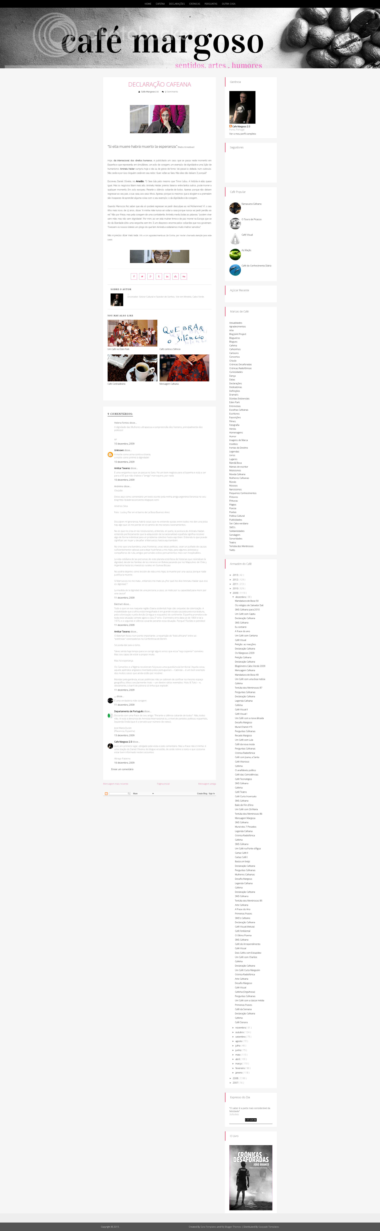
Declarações (177, 3)
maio (238, 1054)
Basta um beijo (242, 861)
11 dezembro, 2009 (124, 597)
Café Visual (247, 234)
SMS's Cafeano (242, 917)
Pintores (233, 496)
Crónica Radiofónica (245, 752)
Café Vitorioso (242, 761)
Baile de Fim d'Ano (244, 804)
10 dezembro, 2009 (124, 443)
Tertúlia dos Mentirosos (241, 546)
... (115, 696)
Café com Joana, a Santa (247, 757)
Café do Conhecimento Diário (256, 265)
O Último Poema (243, 935)
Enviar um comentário (122, 769)
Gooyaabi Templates (268, 1226)
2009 (236, 592)
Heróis (232, 428)
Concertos (234, 356)
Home (148, 3)
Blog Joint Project (237, 334)
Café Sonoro (241, 1022)
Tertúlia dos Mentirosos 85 (248, 900)
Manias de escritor (238, 466)
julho (238, 1045)
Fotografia (234, 424)
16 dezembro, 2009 (124, 762)
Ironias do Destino (238, 447)
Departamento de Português (129, 711)
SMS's (232, 527)
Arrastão (140, 181)
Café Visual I (241, 713)
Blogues (233, 341)
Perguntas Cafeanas (245, 692)
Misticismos (235, 470)
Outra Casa (228, 3)
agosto (239, 1041)
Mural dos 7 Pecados (245, 826)
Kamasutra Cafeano (252, 203)
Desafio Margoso (243, 722)
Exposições (235, 417)
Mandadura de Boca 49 (247, 674)
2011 (236, 583)
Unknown (119, 450)
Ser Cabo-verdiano (238, 523)
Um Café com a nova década (249, 718)
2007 (236, 1082)
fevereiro (240, 1068)
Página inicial (163, 783)
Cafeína (160, 3)
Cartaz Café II (241, 852)
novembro (241, 1027)
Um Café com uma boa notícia (250, 679)
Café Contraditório (116, 383)
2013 (236, 574)
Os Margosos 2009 (244, 652)
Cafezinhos (235, 349)
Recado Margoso (243, 735)
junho (238, 1050)
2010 (236, 588)
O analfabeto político (245, 770)
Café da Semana (243, 1009)
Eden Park (234, 402)
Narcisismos (235, 489)
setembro (240, 1036)
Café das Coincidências (246, 774)
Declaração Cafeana (159, 84)
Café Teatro (241, 791)
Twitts (232, 549)
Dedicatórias (235, 387)
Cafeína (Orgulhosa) (245, 991)
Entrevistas (235, 406)
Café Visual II (241, 709)
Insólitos (233, 443)
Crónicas (194, 3)
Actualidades (235, 322)
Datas (232, 379)
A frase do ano (242, 631)
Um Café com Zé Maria (246, 809)
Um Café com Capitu (245, 613)
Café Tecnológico (243, 778)
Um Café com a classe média (249, 1000)
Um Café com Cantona (246, 635)
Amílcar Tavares (122, 468)
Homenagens (236, 432)
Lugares (233, 459)
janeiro (239, 1072)
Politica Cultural (237, 515)
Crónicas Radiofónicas (240, 368)
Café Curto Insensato (245, 796)
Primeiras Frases (243, 913)
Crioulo (232, 360)
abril (237, 1059)
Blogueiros (234, 337)
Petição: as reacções (245, 644)
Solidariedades (236, 530)
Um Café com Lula (244, 739)
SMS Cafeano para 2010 (247, 609)
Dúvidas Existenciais (239, 398)
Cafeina (239, 887)
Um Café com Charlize (246, 957)
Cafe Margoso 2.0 (150, 92)
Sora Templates (208, 1226)
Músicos (233, 485)
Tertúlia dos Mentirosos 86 (248, 813)
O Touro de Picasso (252, 219)
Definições (234, 390)
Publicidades (235, 519)
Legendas (234, 451)
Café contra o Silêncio (170, 349)
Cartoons (234, 353)
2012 (236, 579)
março (238, 1063)
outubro (239, 1032)
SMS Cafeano (241, 622)
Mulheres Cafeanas (239, 477)
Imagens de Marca (238, 440)
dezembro (241, 596)
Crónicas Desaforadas (240, 364)
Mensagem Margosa (245, 818)
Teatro (232, 542)
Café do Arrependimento (247, 943)
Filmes (232, 421)
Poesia (232, 508)
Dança (232, 375)
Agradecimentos (237, 326)
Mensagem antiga (207, 783)
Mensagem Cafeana (169, 383)
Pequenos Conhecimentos (242, 493)
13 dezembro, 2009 (124, 735)
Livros (232, 455)
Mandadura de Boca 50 (247, 600)
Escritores (234, 413)
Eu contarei (240, 626)
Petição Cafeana (243, 657)
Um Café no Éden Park (118, 349)
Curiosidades (236, 371)
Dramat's (233, 394)
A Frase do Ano (242, 909)
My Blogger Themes (231, 1226)
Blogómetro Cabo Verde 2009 (250, 665)
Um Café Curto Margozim (247, 970)
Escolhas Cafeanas (238, 409)
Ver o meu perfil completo (242, 133)
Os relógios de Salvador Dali (249, 605)
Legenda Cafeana (243, 700)
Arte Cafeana (241, 904)
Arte (231, 330)
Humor (232, 436)
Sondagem (234, 534)
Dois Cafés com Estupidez (248, 952)
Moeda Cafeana (237, 474)
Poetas (232, 512)
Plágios (232, 504)
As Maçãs (246, 250)
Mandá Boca (235, 462)
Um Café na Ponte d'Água (248, 848)
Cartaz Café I (241, 857)
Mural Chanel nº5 (243, 726)
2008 (236, 1078)
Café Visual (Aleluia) (245, 926)
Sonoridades (235, 538)
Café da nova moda (245, 744)
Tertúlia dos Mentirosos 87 (248, 687)
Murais (232, 481)
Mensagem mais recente (115, 783)
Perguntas (211, 3)
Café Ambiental (242, 930)
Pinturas (233, 500)
